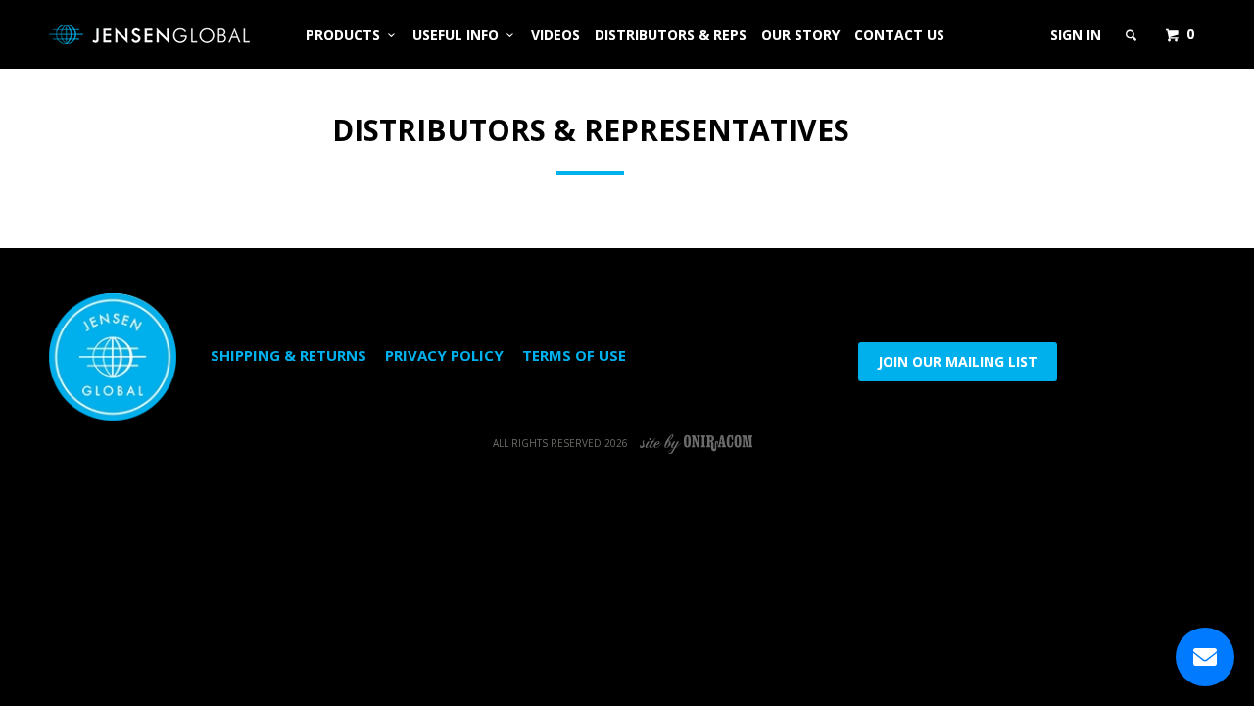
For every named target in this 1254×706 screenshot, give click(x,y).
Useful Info (459, 34)
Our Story (800, 34)
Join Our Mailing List (957, 361)
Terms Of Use (574, 355)
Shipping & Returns (288, 355)
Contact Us (899, 34)
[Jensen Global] (149, 34)
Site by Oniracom (697, 443)
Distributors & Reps (671, 34)
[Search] (1132, 35)
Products (347, 34)
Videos (555, 34)
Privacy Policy (444, 355)
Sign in (1075, 34)
